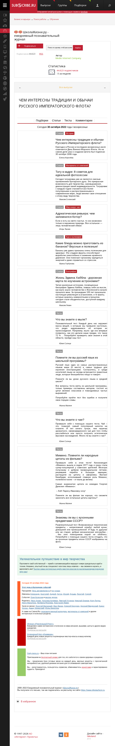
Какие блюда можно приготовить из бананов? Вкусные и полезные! (79, 245)
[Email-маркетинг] (5, 99)
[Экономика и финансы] (5, 94)
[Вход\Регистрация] (98, 5)
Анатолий (44, 594)
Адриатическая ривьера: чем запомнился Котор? (75, 215)
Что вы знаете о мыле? (71, 319)
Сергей (88, 594)
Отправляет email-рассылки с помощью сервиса (62, 12)
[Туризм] (5, 88)
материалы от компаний (78, 611)
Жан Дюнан (58, 606)
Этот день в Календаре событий (36, 587)
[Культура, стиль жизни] (5, 57)
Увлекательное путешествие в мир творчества (52, 559)
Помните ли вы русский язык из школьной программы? (77, 359)
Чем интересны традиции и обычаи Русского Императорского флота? (80, 141)
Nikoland (91, 736)
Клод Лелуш (95, 601)
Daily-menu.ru (33, 653)
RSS (41, 53)
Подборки (80, 5)
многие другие (51, 597)
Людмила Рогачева (45, 603)
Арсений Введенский (89, 606)
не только (56, 591)
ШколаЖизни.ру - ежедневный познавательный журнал (36, 35)
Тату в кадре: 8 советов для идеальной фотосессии (74, 173)
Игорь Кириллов (52, 608)
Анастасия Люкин (61, 603)
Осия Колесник (37, 597)
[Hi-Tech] (5, 46)
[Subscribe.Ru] (23, 5)
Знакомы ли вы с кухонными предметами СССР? (75, 519)
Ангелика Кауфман (50, 601)
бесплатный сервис (49, 657)
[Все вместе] (5, 15)
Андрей (53, 594)
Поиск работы (40, 19)
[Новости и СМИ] (5, 62)
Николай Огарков (82, 601)
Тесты (68, 120)
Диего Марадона (29, 603)
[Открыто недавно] (5, 20)
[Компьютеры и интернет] (5, 52)
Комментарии (84, 120)
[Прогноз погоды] (5, 73)
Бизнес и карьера (22, 19)
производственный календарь (54, 611)
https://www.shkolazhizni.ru (93, 690)
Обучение (54, 19)
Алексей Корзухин (72, 606)
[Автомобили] (5, 25)
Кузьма (73, 594)
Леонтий (80, 594)
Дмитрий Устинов (66, 601)
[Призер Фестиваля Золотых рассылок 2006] (20, 32)
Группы (62, 5)
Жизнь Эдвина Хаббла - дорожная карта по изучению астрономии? (79, 279)
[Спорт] (5, 78)
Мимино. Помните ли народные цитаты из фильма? (77, 457)
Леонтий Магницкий (43, 606)
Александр (35, 594)
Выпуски (45, 5)
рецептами (86, 667)
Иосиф (66, 594)
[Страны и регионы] (5, 83)
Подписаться (30, 46)
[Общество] (5, 67)
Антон (59, 594)
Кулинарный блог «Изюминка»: (40, 634)
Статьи (56, 120)
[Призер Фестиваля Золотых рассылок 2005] (16, 32)
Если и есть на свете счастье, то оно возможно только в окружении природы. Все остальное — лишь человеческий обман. (79, 223)
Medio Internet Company (68, 58)
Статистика (56, 66)
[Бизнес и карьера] (5, 31)
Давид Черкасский (36, 608)
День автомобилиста (41, 591)
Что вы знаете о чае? (70, 419)
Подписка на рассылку (36, 630)
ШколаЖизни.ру (70, 688)
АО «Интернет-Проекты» (26, 735)
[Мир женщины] (5, 41)
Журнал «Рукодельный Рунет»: (40, 624)
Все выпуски (65, 87)
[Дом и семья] (5, 36)
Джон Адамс (36, 601)
